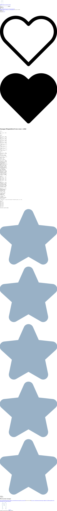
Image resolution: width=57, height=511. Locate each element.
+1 (3, 10)
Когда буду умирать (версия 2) (6, 501)
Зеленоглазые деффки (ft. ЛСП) (44, 500)
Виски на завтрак (12, 500)
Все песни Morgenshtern (3, 500)
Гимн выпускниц (17, 500)
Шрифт (1, 10)
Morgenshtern (12, 9)
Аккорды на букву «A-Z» (6, 9)
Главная (1, 9)
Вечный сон (8, 500)
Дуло (24, 500)
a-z (14, 8)
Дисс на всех (22, 500)
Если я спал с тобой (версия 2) (35, 500)
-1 (2, 10)
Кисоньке (50, 500)
